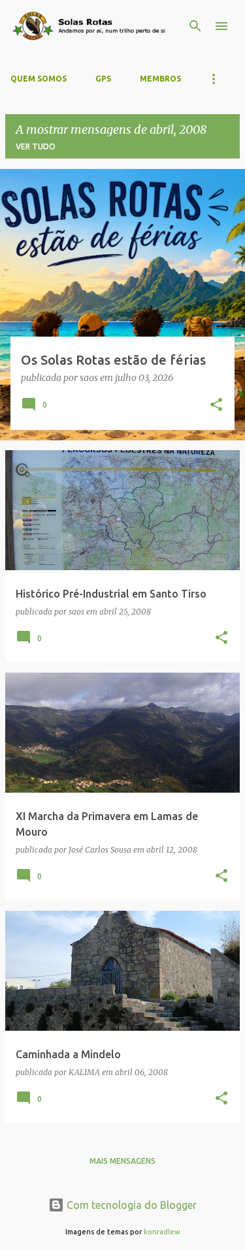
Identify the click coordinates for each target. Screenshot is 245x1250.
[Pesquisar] (195, 26)
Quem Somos (38, 78)
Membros (160, 78)
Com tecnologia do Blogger (130, 1205)
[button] (216, 406)
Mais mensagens (122, 1161)
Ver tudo (36, 146)
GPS (103, 78)
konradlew (162, 1232)
